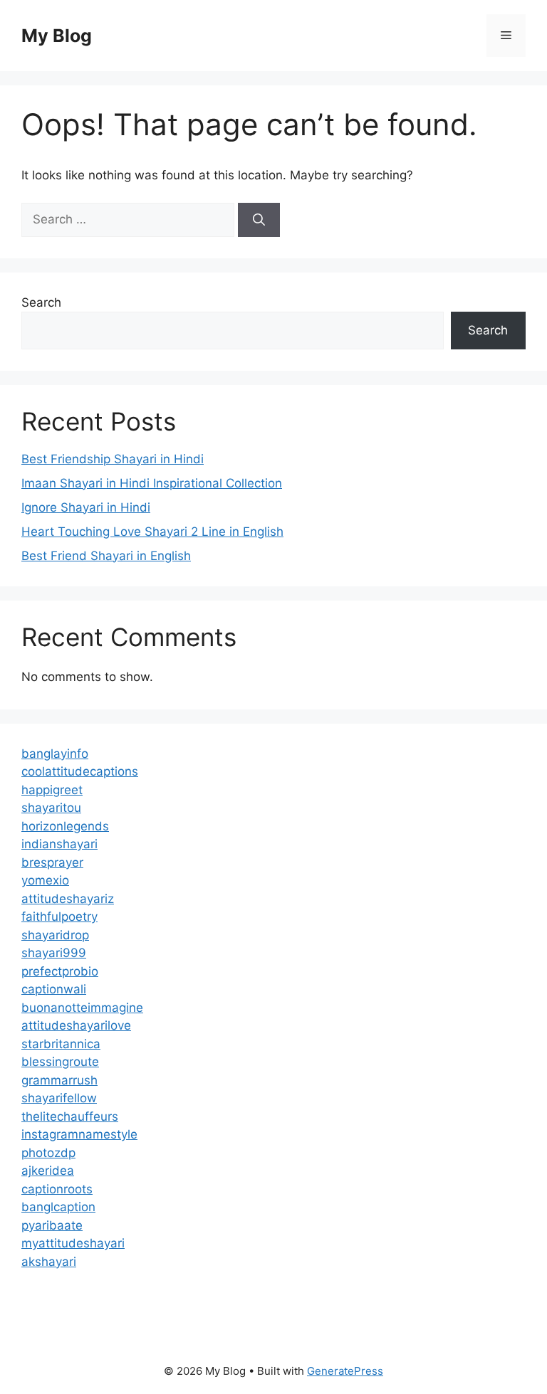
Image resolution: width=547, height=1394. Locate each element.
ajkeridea (47, 1170)
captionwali (53, 989)
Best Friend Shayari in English (106, 556)
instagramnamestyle (79, 1134)
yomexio (45, 880)
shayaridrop (55, 935)
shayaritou (51, 808)
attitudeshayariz (67, 899)
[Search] (259, 220)
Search (41, 302)
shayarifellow (59, 1098)
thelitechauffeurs (69, 1116)
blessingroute (60, 1062)
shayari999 (53, 953)
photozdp (48, 1153)
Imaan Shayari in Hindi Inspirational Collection (151, 483)
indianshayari (59, 844)
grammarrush (59, 1080)
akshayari (48, 1262)
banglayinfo (54, 753)
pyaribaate (52, 1225)
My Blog (56, 35)
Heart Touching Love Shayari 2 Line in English (152, 531)
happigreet (52, 790)
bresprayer (52, 862)
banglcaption (58, 1207)
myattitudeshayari (73, 1243)
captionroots (57, 1189)
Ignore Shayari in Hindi (85, 507)
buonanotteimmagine (82, 1007)
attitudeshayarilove (76, 1025)
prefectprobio (59, 971)
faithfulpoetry (59, 916)
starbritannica (60, 1044)
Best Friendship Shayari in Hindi (112, 459)
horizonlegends (65, 826)
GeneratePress (345, 1371)
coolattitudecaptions (79, 771)
